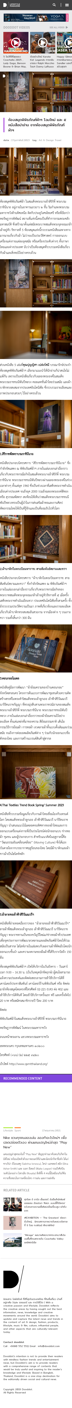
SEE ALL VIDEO (57, 27)
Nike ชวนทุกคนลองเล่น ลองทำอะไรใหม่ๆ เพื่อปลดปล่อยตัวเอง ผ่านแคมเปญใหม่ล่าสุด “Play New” (35, 1142)
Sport (18, 1130)
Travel (58, 140)
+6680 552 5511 (19, 1346)
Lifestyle (8, 1130)
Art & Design (46, 140)
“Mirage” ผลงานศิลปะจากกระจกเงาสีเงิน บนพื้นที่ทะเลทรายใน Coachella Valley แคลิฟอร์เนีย (44, 1238)
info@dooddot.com (49, 1346)
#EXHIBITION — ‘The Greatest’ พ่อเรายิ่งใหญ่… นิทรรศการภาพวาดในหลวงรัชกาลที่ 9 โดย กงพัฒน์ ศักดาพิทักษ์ (45, 1221)
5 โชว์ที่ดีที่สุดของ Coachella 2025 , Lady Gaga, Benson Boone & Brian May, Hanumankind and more (14, 65)
